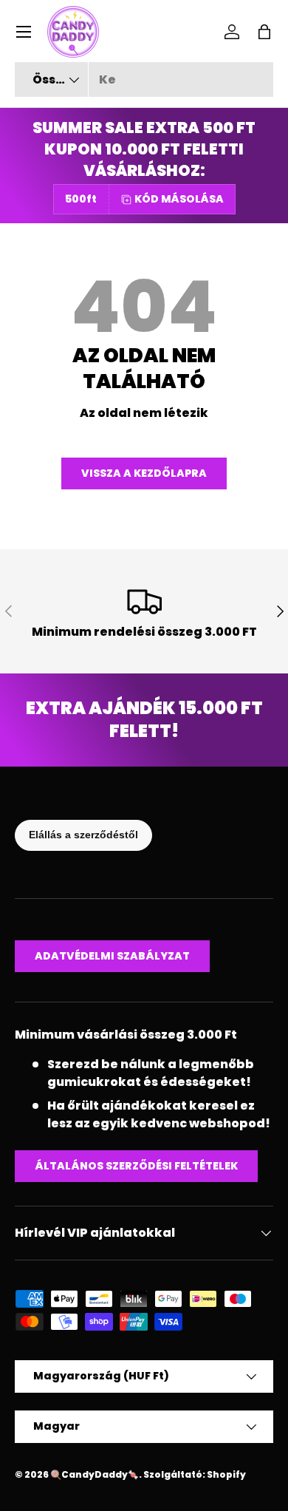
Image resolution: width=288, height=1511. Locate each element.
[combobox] (144, 79)
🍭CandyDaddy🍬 (94, 1474)
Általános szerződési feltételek (136, 1165)
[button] (264, 32)
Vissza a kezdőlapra (144, 473)
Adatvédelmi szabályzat (112, 955)
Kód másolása (179, 198)
